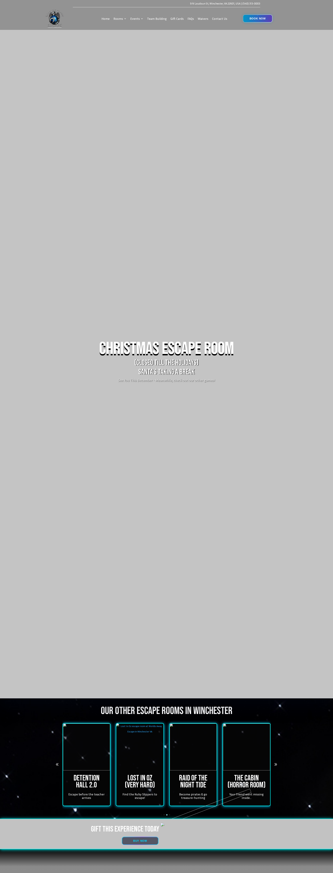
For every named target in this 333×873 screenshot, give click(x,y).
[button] (257, 18)
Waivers (203, 18)
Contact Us (219, 18)
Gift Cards (177, 18)
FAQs (190, 18)
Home (105, 18)
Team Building (157, 18)
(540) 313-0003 (251, 3)
